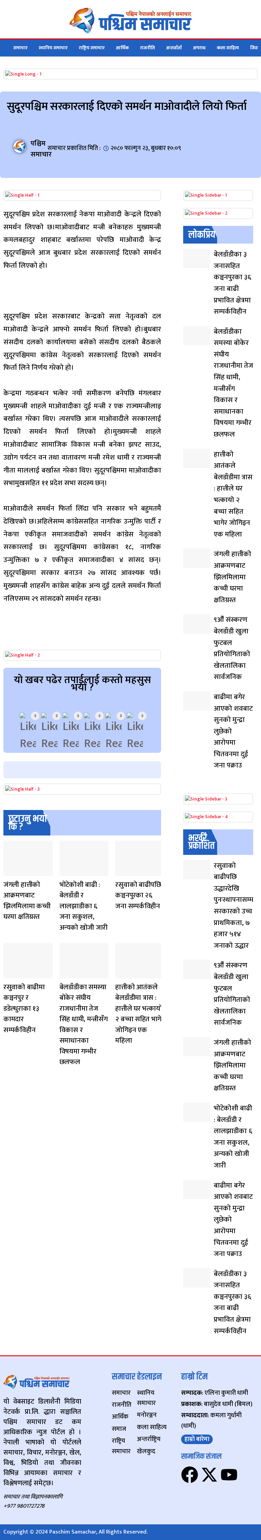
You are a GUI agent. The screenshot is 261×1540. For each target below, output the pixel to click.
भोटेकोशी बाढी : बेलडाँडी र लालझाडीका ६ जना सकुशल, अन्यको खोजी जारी (83, 906)
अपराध (199, 48)
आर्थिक (122, 48)
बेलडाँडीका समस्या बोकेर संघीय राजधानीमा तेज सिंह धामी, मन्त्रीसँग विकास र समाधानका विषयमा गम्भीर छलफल (83, 1024)
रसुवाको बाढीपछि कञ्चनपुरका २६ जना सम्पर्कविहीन (138, 895)
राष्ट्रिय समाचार (92, 48)
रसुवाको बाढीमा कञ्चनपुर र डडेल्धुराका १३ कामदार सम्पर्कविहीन (24, 1008)
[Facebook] (189, 1474)
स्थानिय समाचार (53, 48)
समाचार (20, 48)
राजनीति (147, 48)
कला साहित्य (228, 48)
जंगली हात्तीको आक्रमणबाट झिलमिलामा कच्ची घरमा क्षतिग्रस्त (27, 901)
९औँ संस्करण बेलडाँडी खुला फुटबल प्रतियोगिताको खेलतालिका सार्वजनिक (232, 648)
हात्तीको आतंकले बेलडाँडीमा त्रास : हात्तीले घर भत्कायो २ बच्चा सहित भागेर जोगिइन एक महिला (139, 1014)
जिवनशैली (10, 872)
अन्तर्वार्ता (174, 48)
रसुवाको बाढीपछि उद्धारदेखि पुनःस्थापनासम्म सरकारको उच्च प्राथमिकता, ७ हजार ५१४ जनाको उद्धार (233, 905)
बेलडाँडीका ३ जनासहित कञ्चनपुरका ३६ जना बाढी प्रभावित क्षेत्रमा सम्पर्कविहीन (232, 282)
